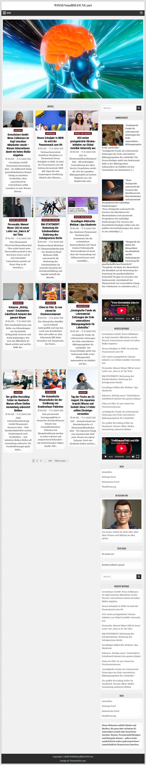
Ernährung (50, 133)
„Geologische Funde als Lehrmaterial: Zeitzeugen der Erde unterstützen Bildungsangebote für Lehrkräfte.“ (83, 319)
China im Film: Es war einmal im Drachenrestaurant (50, 311)
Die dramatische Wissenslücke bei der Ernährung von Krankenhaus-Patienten (50, 401)
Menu (9, 12)
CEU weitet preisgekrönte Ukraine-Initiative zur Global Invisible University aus (83, 143)
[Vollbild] (137, 318)
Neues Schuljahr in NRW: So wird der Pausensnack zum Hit (50, 141)
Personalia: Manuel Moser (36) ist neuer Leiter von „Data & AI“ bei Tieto (18, 229)
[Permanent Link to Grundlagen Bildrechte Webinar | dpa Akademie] (83, 205)
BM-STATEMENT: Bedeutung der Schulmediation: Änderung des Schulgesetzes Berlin (50, 231)
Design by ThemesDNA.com (73, 761)
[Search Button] (141, 13)
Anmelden (107, 472)
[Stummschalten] (133, 318)
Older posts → (61, 461)
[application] (121, 310)
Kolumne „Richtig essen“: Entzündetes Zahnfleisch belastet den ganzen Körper (18, 312)
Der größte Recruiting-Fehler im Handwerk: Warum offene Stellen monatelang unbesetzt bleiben (18, 403)
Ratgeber (18, 130)
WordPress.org (109, 487)
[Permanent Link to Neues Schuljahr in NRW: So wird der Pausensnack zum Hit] (51, 120)
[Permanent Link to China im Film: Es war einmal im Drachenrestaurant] (51, 291)
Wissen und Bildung (83, 133)
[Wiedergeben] (105, 318)
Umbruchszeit (83, 306)
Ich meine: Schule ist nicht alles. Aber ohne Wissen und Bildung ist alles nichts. (120, 535)
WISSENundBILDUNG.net (73, 5)
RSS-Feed (11, 159)
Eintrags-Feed (109, 477)
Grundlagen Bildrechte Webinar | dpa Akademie (83, 222)
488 (50, 461)
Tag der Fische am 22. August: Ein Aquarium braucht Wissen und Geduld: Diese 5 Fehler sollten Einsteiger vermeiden (83, 405)
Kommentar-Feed (110, 482)
